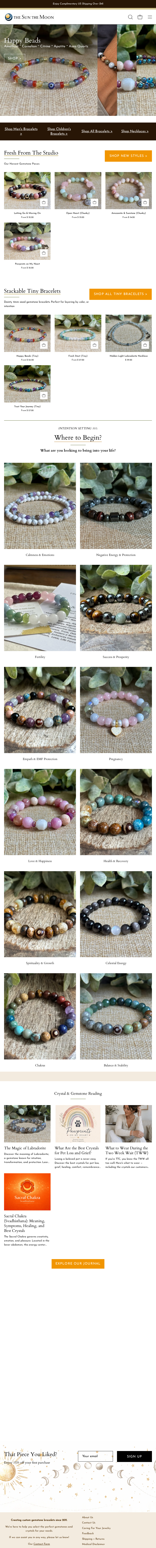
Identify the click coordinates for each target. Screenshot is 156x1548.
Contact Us (88, 1522)
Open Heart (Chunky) (78, 213)
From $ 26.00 (27, 360)
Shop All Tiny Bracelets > (120, 294)
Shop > (14, 58)
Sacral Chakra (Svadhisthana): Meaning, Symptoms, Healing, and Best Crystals (24, 1223)
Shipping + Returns (93, 1539)
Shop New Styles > (128, 156)
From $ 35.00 (78, 217)
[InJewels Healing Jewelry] (29, 17)
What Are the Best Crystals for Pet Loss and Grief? (77, 1150)
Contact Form (42, 1544)
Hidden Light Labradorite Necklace (129, 356)
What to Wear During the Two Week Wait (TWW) (126, 1150)
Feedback (88, 1533)
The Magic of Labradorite (25, 1148)
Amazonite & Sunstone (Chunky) (129, 213)
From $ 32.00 (27, 217)
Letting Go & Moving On (27, 213)
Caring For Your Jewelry (96, 1528)
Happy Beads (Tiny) (27, 356)
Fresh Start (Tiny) (78, 356)
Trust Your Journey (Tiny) (27, 407)
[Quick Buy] (44, 202)
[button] (130, 17)
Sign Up (134, 1456)
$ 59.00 (128, 360)
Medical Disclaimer (93, 1544)
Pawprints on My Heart (27, 264)
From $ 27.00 (78, 360)
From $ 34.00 (128, 217)
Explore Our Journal (78, 1263)
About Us (87, 1517)
